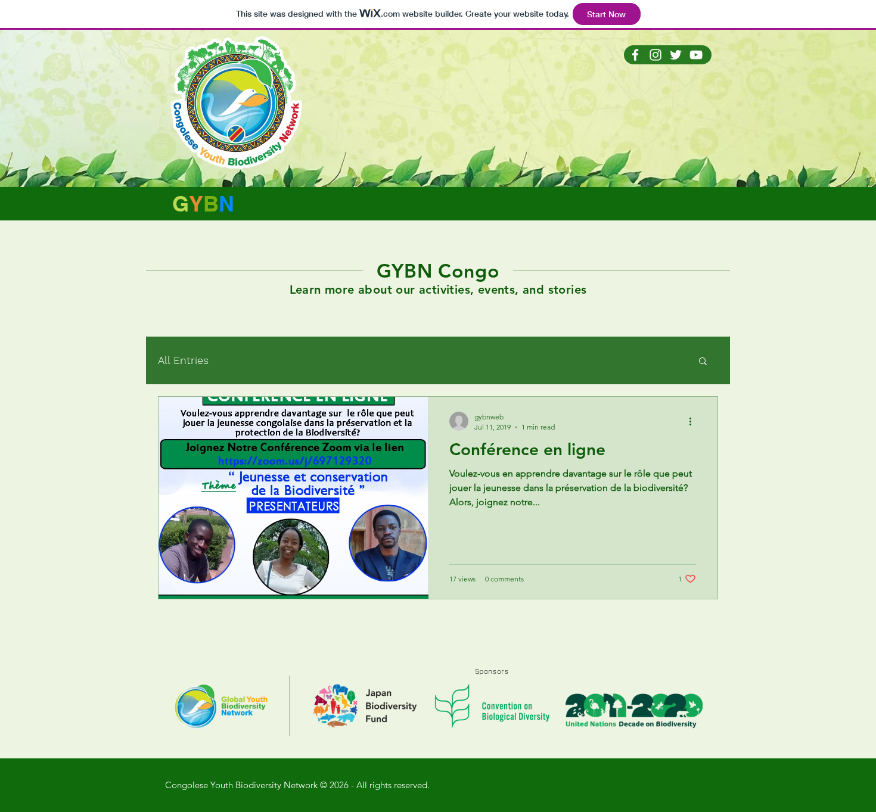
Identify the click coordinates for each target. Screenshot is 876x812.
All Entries (183, 360)
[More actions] (694, 421)
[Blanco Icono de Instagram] (655, 55)
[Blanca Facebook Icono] (635, 55)
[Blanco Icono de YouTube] (696, 55)
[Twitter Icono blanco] (676, 55)
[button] (703, 362)
